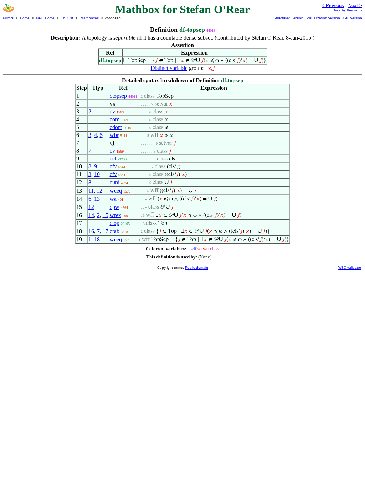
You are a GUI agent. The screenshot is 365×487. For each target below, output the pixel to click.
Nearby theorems (348, 10)
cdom (116, 127)
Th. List (67, 18)
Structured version (288, 18)
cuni (114, 182)
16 (91, 231)
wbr (114, 135)
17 (105, 231)
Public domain (196, 268)
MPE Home (45, 18)
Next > (355, 5)
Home (25, 18)
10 (97, 174)
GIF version (352, 18)
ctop (114, 223)
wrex (115, 215)
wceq (116, 191)
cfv (113, 166)
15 (105, 215)
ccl (113, 158)
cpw (114, 207)
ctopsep (118, 96)
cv (112, 111)
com (114, 119)
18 (97, 239)
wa (113, 199)
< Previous (333, 5)
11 (91, 191)
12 (99, 191)
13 (97, 199)
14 (91, 215)
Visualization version (323, 18)
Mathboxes (89, 18)
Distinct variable (169, 68)
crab (114, 231)
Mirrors (8, 18)
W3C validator (349, 268)
